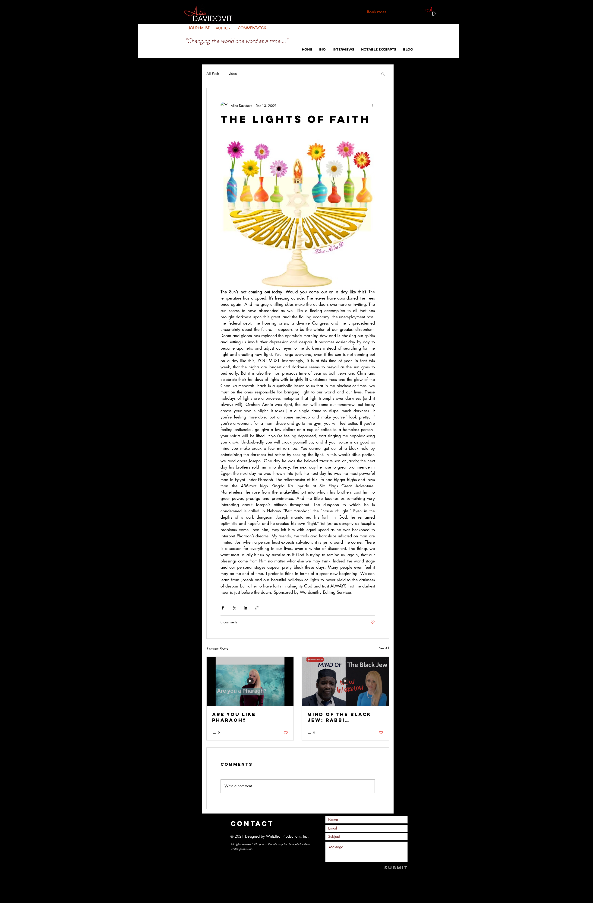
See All (384, 648)
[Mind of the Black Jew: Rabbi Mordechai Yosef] (345, 681)
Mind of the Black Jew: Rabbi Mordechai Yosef (339, 717)
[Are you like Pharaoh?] (250, 681)
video (233, 73)
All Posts (212, 73)
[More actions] (372, 105)
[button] (383, 74)
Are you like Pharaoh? (234, 717)
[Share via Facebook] (223, 608)
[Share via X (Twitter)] (234, 608)
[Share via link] (257, 608)
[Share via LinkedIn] (245, 608)
